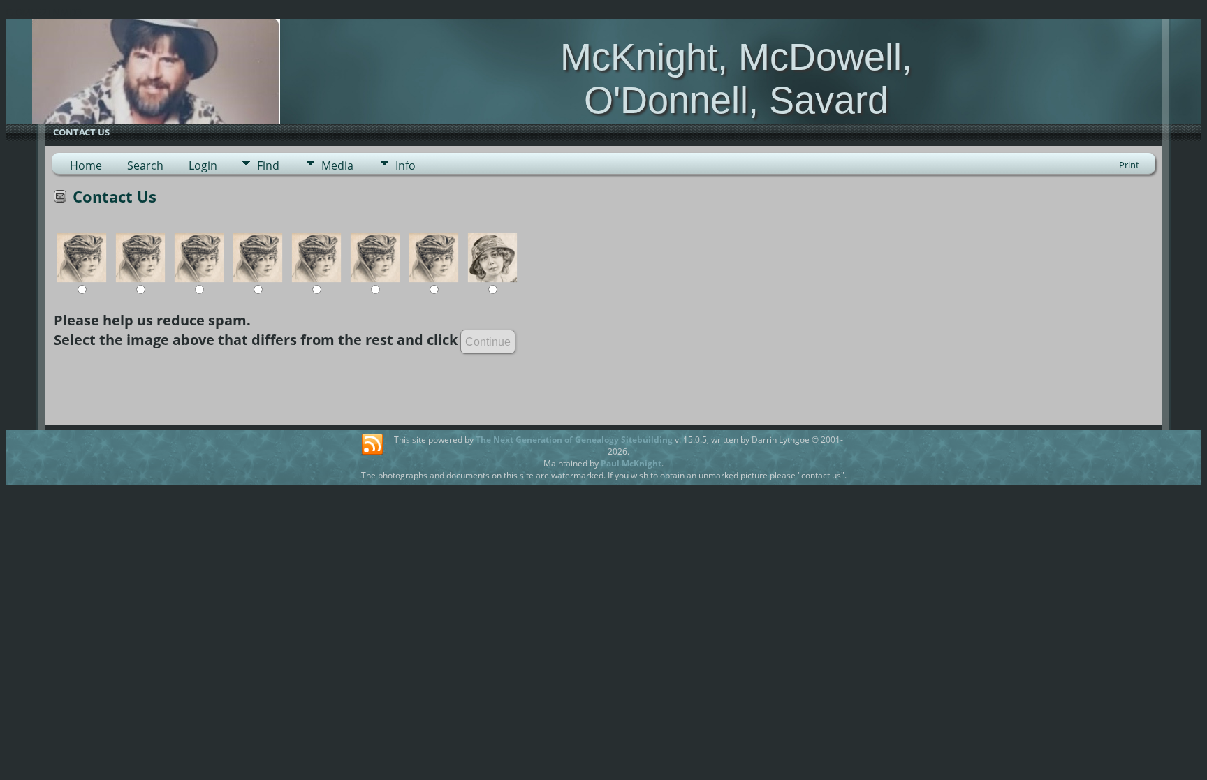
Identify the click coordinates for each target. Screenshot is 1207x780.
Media (337, 165)
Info (405, 165)
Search (145, 165)
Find (268, 165)
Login (203, 165)
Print (1129, 165)
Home (86, 165)
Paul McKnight (631, 463)
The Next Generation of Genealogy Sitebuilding (574, 440)
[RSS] (372, 445)
